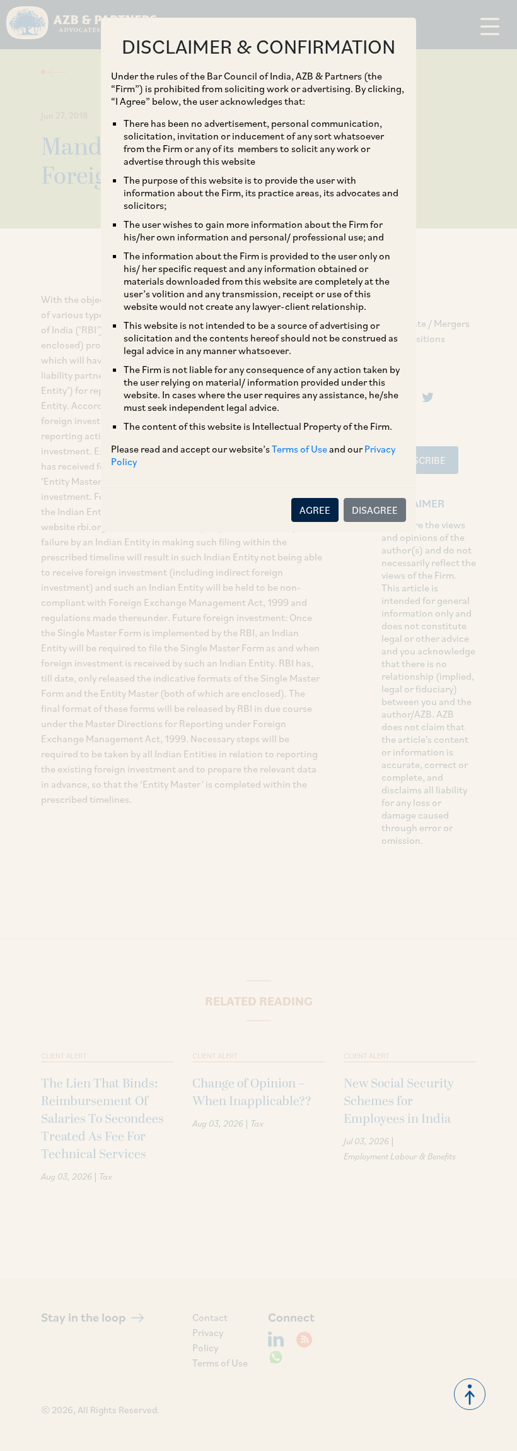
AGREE (314, 510)
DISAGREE (375, 510)
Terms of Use (299, 448)
